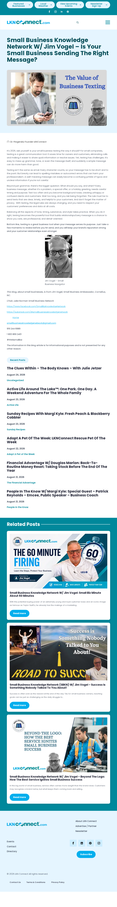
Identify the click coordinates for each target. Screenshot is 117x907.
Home (16, 317)
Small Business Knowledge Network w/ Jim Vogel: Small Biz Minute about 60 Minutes (55, 594)
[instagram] (56, 12)
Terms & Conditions (35, 882)
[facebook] (49, 12)
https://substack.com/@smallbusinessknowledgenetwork (37, 311)
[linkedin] (62, 12)
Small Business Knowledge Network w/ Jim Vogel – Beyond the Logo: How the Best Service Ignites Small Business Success (57, 778)
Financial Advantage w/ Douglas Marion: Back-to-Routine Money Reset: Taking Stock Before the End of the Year (57, 467)
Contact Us (15, 882)
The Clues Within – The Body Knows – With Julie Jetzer (54, 368)
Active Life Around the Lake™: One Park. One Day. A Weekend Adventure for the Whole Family (52, 391)
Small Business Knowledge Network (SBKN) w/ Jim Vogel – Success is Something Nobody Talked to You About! (57, 686)
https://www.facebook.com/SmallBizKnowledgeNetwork (36, 306)
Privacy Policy (57, 882)
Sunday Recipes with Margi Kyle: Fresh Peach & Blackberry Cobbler (58, 416)
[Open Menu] (107, 22)
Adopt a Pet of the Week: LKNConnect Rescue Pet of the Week (56, 440)
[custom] (68, 12)
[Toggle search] (77, 22)
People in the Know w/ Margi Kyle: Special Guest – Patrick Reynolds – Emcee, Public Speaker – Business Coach (57, 493)
